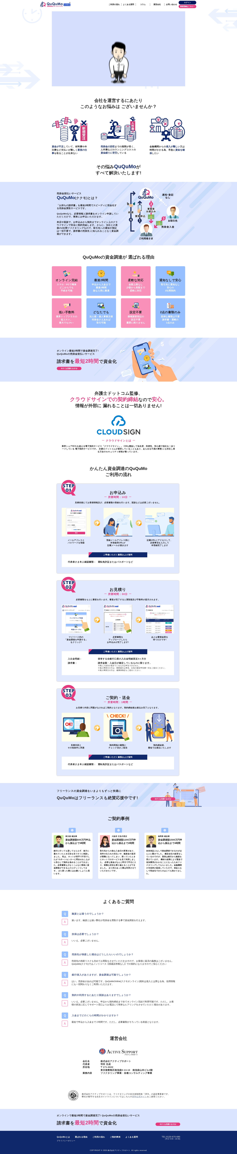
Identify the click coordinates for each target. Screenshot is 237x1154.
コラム (143, 4)
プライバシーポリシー (66, 1141)
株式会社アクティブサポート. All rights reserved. (125, 1150)
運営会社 (157, 4)
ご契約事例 (115, 1137)
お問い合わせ (171, 4)
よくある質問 (128, 4)
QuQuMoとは (63, 1137)
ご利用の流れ (114, 4)
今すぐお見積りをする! (69, 368)
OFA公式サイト (139, 1097)
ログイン (187, 2)
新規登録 (183, 6)
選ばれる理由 (81, 1137)
